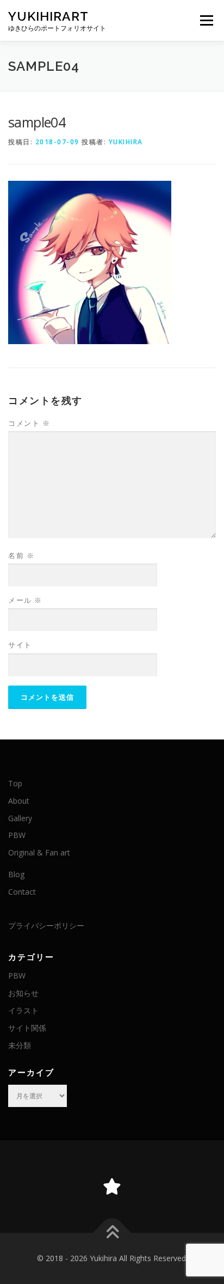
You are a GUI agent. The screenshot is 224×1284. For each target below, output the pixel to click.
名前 (21, 555)
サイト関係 (27, 1028)
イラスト (23, 1010)
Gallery (20, 818)
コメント (29, 423)
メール (25, 600)
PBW (17, 835)
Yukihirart (48, 16)
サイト (20, 645)
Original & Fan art (39, 852)
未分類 (19, 1045)
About (18, 801)
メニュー (206, 20)
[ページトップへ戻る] (112, 1233)
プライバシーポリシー (46, 925)
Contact (22, 891)
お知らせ (23, 993)
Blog (16, 874)
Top (15, 783)
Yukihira (126, 141)
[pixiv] (112, 1186)
